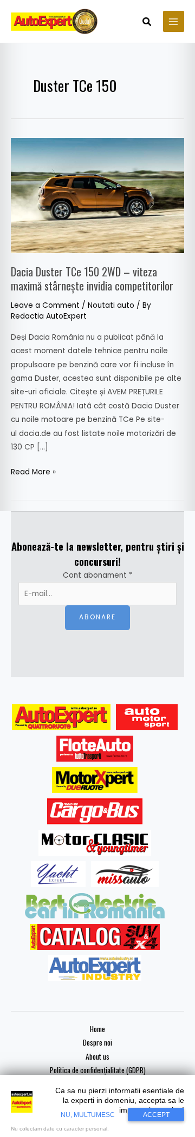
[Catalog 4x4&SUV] (95, 937)
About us (97, 1056)
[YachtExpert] (58, 874)
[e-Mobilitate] (95, 905)
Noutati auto (111, 305)
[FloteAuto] (95, 749)
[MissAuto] (125, 874)
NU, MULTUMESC (88, 1115)
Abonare (97, 617)
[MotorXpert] (95, 780)
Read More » (33, 471)
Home (97, 1028)
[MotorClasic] (94, 843)
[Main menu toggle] (173, 21)
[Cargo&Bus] (94, 811)
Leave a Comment (45, 305)
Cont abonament (98, 575)
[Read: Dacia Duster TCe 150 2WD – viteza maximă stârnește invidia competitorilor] (97, 195)
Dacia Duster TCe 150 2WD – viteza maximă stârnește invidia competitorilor (92, 278)
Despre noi (97, 1042)
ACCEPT (156, 1115)
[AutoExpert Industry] (94, 968)
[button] (147, 22)
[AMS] (147, 717)
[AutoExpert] (61, 717)
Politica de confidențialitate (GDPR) (98, 1070)
